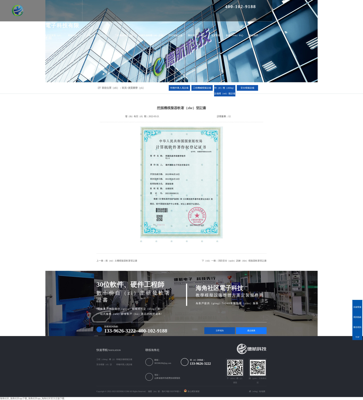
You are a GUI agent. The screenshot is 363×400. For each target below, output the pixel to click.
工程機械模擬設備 (124, 35)
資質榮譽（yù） (136, 87)
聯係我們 (253, 35)
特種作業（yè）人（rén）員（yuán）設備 (88, 35)
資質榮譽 (215, 35)
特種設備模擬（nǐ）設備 (151, 35)
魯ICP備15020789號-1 (171, 391)
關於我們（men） (196, 35)
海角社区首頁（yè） (52, 35)
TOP (357, 334)
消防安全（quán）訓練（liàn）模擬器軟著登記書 (242, 260)
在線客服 (357, 304)
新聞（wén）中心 (234, 35)
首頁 (124, 87)
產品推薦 (251, 331)
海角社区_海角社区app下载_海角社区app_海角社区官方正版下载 (32, 398)
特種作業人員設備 (179, 88)
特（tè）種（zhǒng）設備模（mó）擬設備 (224, 91)
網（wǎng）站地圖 (257, 391)
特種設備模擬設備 (124, 359)
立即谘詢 (220, 331)
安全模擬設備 (175, 35)
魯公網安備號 (194, 391)
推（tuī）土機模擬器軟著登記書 (121, 260)
